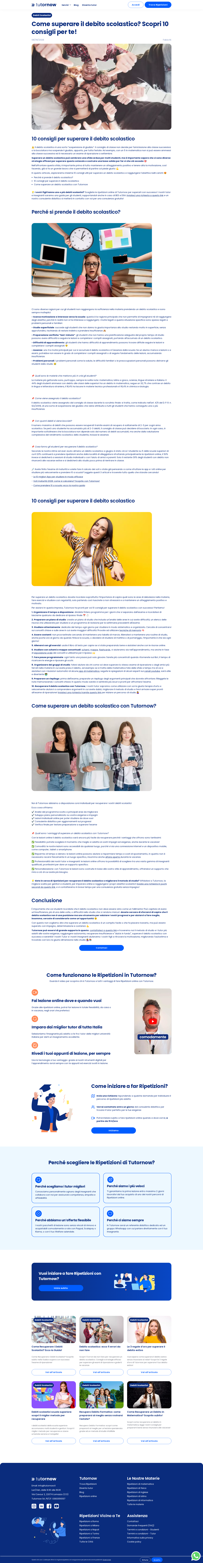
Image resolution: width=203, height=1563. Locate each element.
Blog (76, 5)
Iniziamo (114, 1130)
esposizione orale (43, 652)
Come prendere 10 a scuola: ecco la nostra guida (59, 485)
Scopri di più (107, 1560)
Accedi (136, 4)
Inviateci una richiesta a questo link (145, 195)
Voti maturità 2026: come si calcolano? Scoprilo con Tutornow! (66, 481)
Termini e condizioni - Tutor (141, 1533)
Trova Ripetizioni (158, 4)
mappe (94, 649)
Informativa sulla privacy (140, 1537)
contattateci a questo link (103, 930)
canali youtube (152, 671)
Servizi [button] (65, 5)
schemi (85, 649)
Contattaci (101, 947)
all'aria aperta (112, 857)
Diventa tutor (89, 5)
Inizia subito (61, 1288)
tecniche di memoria (130, 630)
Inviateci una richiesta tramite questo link (79, 692)
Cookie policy (134, 1541)
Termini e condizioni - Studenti (143, 1529)
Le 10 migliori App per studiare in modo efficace (58, 476)
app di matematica (88, 671)
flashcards (104, 649)
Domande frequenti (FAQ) (140, 1525)
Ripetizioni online (88, 1496)
